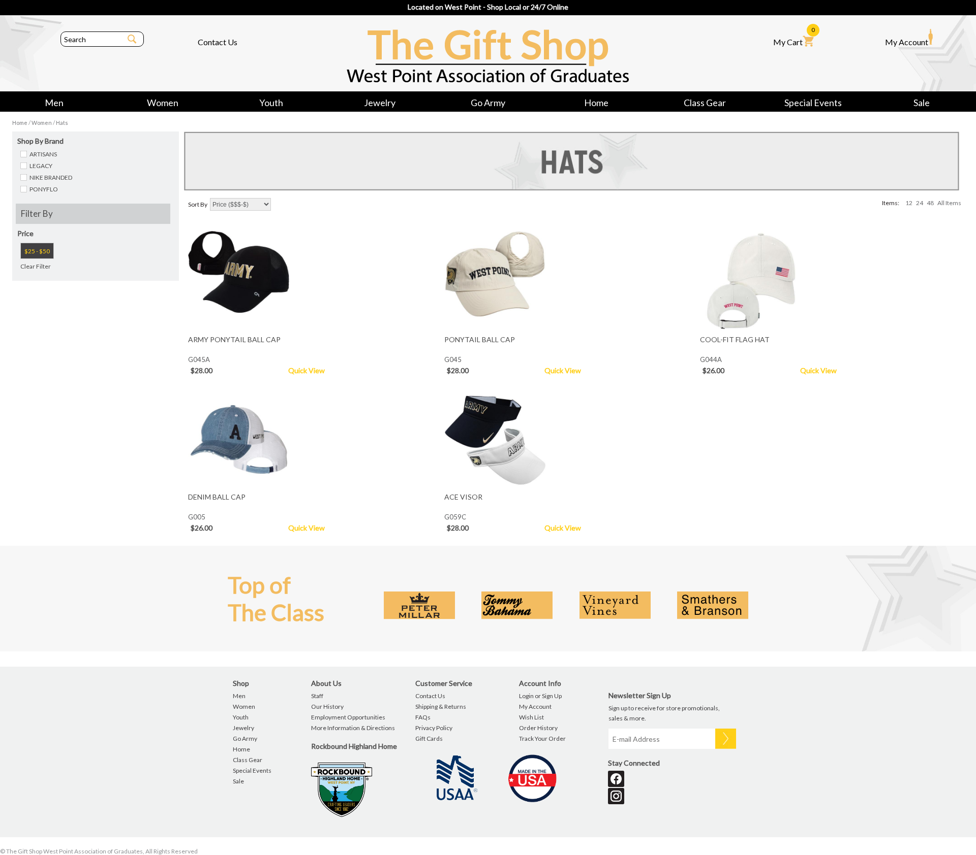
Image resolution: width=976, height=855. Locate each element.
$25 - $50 (37, 251)
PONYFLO (43, 189)
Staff (317, 696)
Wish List (531, 717)
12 (908, 203)
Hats (62, 122)
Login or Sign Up (540, 696)
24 (919, 203)
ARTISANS (43, 154)
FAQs (423, 717)
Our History (327, 706)
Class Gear (705, 102)
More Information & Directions (353, 728)
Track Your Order (542, 738)
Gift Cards (429, 738)
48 (930, 203)
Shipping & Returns (440, 706)
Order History (538, 728)
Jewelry (379, 102)
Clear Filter (35, 266)
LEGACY (40, 166)
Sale (921, 102)
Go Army (488, 102)
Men (54, 102)
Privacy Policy (433, 728)
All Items (949, 203)
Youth (271, 102)
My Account (906, 42)
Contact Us (217, 42)
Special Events (813, 102)
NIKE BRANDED (50, 177)
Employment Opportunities (348, 717)
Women (162, 102)
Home (596, 102)
